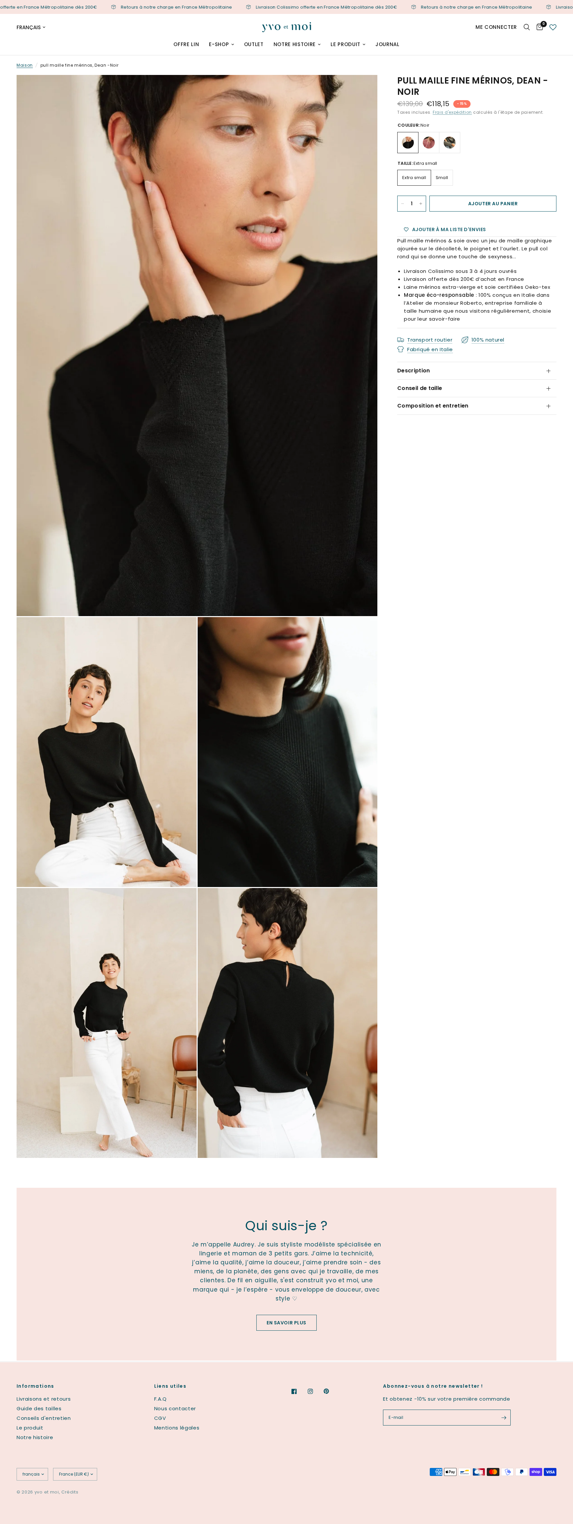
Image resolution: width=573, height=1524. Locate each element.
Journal (387, 44)
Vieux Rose (428, 142)
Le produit (345, 44)
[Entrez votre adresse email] (504, 1418)
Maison (25, 65)
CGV (160, 1418)
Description (413, 370)
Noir (407, 142)
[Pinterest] (331, 1391)
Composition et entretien (433, 406)
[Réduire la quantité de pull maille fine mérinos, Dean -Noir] (403, 203)
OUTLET (254, 44)
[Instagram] (315, 1391)
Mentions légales (177, 1427)
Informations (35, 1386)
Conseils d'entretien (44, 1418)
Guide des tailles (39, 1408)
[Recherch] (526, 27)
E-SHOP (219, 44)
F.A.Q (160, 1398)
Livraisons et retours (44, 1398)
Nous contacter (175, 1408)
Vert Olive (449, 142)
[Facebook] (298, 1391)
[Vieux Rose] (428, 142)
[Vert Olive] (449, 142)
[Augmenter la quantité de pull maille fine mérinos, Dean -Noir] (421, 203)
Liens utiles (170, 1386)
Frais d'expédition (452, 112)
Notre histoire (295, 44)
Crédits (70, 1492)
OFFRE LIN (186, 44)
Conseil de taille (419, 388)
